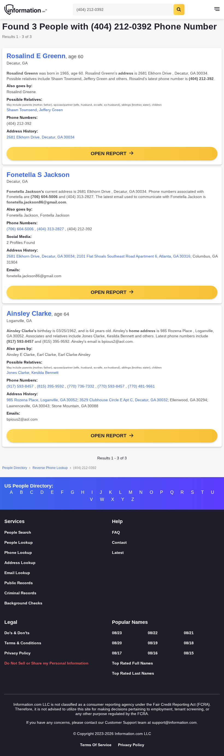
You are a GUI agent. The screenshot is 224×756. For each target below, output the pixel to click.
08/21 (189, 633)
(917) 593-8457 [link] (20, 386)
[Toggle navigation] (216, 9)
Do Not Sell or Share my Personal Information (46, 663)
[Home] (26, 9)
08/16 (153, 653)
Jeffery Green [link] (51, 110)
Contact (119, 542)
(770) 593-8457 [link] (111, 386)
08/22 (153, 633)
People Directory (14, 468)
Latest (118, 552)
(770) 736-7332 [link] (80, 386)
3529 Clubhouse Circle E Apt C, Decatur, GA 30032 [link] (123, 400)
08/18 (189, 643)
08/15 (189, 653)
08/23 (117, 633)
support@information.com (174, 722)
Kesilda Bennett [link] (44, 372)
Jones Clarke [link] (18, 372)
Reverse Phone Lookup (50, 468)
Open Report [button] (108, 153)
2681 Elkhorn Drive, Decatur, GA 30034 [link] (41, 137)
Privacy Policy (17, 653)
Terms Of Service (95, 745)
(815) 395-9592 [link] (50, 386)
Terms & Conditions (22, 643)
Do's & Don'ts (17, 633)
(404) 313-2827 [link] (50, 229)
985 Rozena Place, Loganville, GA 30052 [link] (42, 400)
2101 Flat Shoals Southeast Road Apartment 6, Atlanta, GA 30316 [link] (133, 256)
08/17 (117, 653)
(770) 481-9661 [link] (141, 386)
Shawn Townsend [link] (22, 110)
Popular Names (130, 622)
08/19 (153, 643)
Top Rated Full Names (132, 663)
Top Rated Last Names (133, 673)
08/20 (117, 643)
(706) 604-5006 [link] (20, 229)
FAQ (116, 532)
